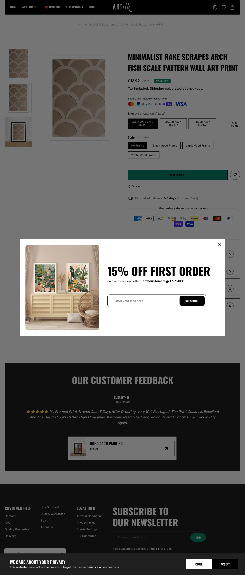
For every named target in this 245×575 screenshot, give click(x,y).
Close (198, 564)
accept (225, 564)
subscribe (192, 301)
